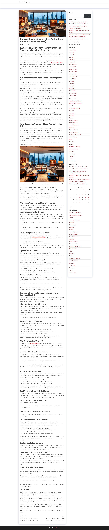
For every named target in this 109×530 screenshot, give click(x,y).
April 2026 (71, 59)
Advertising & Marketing (75, 101)
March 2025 (72, 90)
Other (70, 139)
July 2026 (71, 52)
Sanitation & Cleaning (74, 146)
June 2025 (71, 83)
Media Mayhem (24, 2)
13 (79, 197)
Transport (71, 156)
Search (71, 12)
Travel (70, 158)
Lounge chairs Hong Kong (38, 237)
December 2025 (73, 69)
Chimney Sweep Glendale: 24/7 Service (78, 39)
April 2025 (71, 88)
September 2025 (73, 76)
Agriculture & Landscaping (75, 103)
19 (76, 199)
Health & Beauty (73, 129)
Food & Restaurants (74, 125)
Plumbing (71, 141)
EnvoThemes (57, 528)
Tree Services (72, 161)
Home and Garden (73, 132)
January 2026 (72, 66)
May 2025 (71, 86)
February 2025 (72, 93)
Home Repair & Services (75, 134)
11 (73, 197)
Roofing (71, 144)
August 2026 (72, 50)
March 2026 (72, 62)
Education (71, 115)
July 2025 (71, 81)
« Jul (70, 207)
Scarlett (28, 44)
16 (88, 197)
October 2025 (72, 74)
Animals (71, 106)
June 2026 (71, 54)
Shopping (25, 515)
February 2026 (72, 64)
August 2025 (72, 78)
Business (71, 110)
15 (85, 197)
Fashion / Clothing (73, 120)
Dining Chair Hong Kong (34, 343)
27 (79, 202)
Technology (72, 153)
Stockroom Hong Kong (57, 62)
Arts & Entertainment (74, 108)
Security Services (73, 149)
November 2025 (73, 71)
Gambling (71, 127)
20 (79, 199)
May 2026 (71, 57)
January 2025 (72, 95)
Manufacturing (73, 137)
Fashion (71, 118)
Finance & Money (73, 122)
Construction (72, 113)
